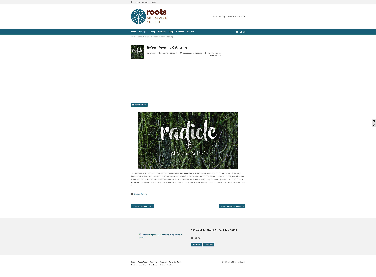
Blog (171, 32)
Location (145, 2)
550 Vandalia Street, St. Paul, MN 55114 (214, 230)
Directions (209, 244)
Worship (144, 194)
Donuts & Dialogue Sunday (231, 206)
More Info (196, 244)
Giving (152, 32)
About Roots (142, 262)
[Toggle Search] (131, 2)
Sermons (162, 32)
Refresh (147, 37)
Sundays (142, 32)
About (133, 32)
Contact (153, 2)
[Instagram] (241, 32)
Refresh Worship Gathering (163, 37)
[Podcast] (244, 32)
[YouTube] (237, 32)
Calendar (180, 32)
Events (139, 37)
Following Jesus (175, 262)
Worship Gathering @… (143, 206)
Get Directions (140, 105)
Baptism (134, 265)
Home (137, 2)
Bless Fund (153, 265)
